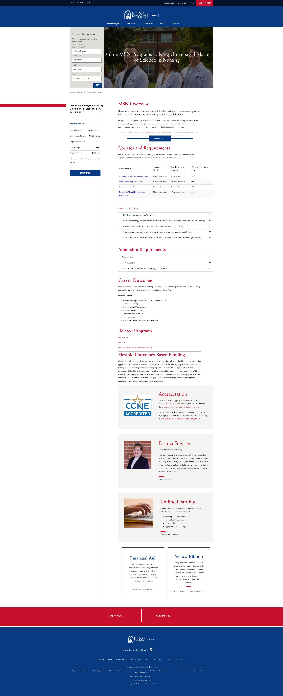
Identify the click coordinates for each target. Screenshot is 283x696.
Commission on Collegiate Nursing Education (181, 419)
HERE (160, 381)
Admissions (131, 24)
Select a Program (78, 47)
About (162, 24)
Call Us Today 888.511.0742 (81, 3)
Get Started (163, 615)
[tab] (165, 215)
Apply (192, 3)
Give (183, 660)
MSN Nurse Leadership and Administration (135, 348)
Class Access (182, 3)
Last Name (76, 65)
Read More (164, 480)
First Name (76, 56)
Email (74, 74)
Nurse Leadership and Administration (133, 177)
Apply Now (115, 615)
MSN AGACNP (123, 337)
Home (72, 92)
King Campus (169, 3)
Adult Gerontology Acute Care (131, 182)
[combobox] (87, 51)
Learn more (133, 676)
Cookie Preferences (139, 684)
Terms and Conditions (152, 684)
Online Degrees (113, 24)
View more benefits (169, 535)
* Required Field (77, 45)
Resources (176, 24)
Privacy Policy (128, 684)
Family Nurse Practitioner (129, 187)
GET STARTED (204, 3)
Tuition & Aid (147, 24)
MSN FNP (121, 343)
